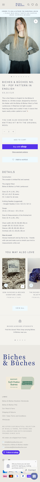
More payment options (20, 152)
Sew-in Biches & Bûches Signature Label (14, 293)
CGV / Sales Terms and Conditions (14, 416)
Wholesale (6, 420)
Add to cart (20, 140)
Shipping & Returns (9, 412)
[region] (20, 328)
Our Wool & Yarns (8, 408)
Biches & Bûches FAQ (9, 405)
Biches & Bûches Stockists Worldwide (15, 401)
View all (20, 308)
